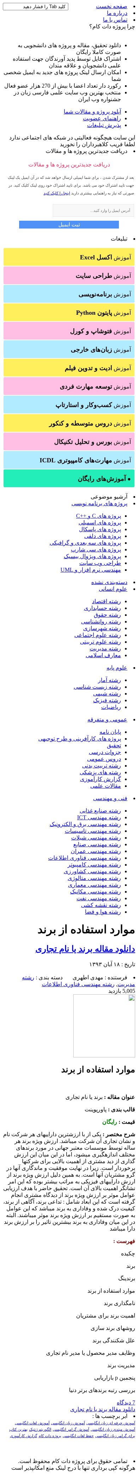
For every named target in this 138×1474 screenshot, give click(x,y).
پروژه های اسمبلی (100, 522)
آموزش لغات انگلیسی (32, 1423)
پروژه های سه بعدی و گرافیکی (85, 543)
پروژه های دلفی (102, 536)
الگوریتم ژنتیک (40, 1429)
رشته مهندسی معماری (94, 885)
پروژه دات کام (50, 1436)
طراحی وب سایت (100, 563)
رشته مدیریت (105, 648)
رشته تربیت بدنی (101, 766)
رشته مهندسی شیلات (96, 838)
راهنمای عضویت (102, 118)
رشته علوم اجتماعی (97, 635)
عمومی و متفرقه (107, 719)
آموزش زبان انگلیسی (68, 1423)
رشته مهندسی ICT (99, 817)
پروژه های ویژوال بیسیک (92, 556)
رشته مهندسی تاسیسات (93, 831)
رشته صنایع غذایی (100, 811)
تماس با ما (115, 20)
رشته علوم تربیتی (100, 642)
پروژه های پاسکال (100, 529)
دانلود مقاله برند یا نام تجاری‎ (85, 948)
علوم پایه (117, 668)
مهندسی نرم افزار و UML (91, 570)
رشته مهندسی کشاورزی (92, 871)
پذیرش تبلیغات (104, 125)
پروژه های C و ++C (98, 516)
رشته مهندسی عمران (96, 851)
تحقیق (114, 745)
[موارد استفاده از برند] (104, 1055)
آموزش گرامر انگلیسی (71, 1429)
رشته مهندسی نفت (98, 898)
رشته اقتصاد (106, 601)
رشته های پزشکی (100, 772)
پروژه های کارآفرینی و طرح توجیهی (79, 739)
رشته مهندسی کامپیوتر (94, 865)
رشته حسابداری (102, 608)
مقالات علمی (105, 786)
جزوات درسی (105, 752)
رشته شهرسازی (102, 628)
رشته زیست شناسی (97, 687)
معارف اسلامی (103, 655)
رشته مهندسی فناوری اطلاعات (84, 858)
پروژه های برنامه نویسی (99, 503)
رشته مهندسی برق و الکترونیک (85, 824)
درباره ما (117, 13)
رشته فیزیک (107, 700)
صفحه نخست (111, 6)
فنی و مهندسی (110, 798)
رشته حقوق (107, 615)
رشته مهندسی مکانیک (95, 892)
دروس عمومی (104, 759)
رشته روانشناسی (101, 621)
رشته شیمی (107, 694)
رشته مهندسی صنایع (97, 844)
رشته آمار (109, 680)
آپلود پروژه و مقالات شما (92, 112)
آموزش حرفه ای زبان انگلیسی (110, 1423)
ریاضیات (111, 707)
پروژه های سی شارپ (96, 549)
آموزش (105, 257)
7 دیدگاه (126, 1402)
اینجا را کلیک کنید (57, 193)
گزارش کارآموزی (100, 779)
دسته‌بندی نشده (109, 582)
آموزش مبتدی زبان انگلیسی (113, 1429)
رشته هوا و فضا (103, 912)
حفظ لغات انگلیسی (78, 1436)
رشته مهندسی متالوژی (94, 878)
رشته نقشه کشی (101, 905)
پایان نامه (110, 732)
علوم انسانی (113, 589)
